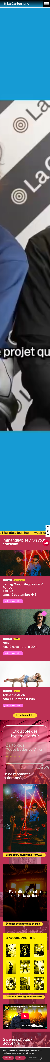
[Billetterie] (48, 531)
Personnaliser (34, 1058)
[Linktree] (48, 527)
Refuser (20, 1058)
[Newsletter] (48, 535)
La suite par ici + (25, 715)
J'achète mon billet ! (12, 601)
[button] (46, 3)
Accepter (8, 1058)
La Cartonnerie (18, 4)
